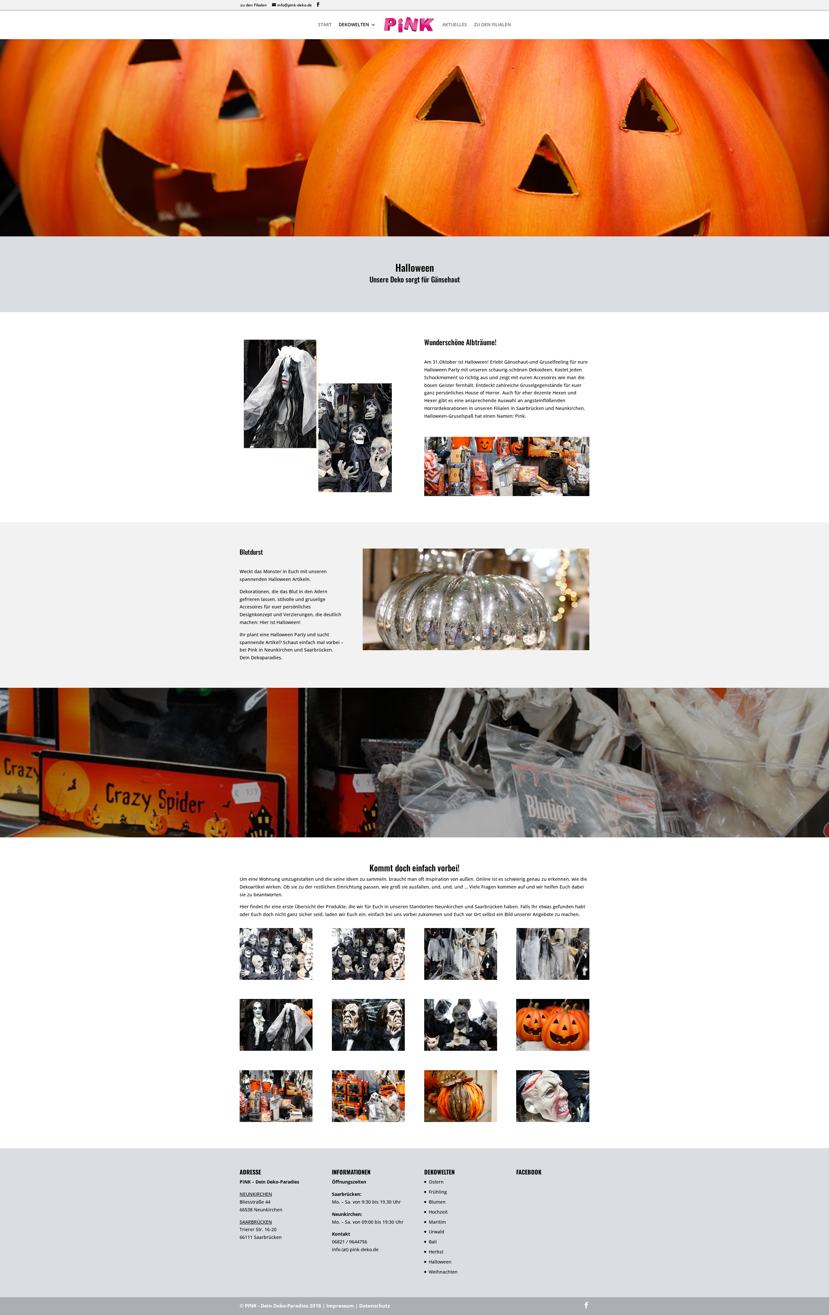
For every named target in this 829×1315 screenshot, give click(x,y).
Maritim (437, 1222)
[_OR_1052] (368, 978)
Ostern (436, 1182)
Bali (433, 1242)
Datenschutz (374, 1305)
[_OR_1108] (460, 1120)
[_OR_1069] (368, 1120)
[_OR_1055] (460, 978)
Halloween (440, 1262)
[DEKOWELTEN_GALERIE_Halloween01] (476, 648)
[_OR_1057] (552, 978)
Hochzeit (438, 1212)
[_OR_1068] (276, 1120)
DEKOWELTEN (354, 25)
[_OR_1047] (276, 978)
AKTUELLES (454, 25)
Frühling (438, 1192)
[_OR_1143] (552, 1120)
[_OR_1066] (552, 1049)
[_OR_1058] (276, 1049)
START (325, 25)
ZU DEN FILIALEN (492, 25)
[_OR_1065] (460, 1049)
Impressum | (342, 1305)
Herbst (436, 1252)
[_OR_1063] (368, 1049)
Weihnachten (443, 1272)
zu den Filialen (253, 5)
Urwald (436, 1232)
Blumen (437, 1202)
